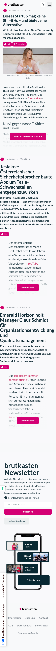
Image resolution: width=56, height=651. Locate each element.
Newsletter (41, 625)
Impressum (14, 617)
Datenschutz (24, 625)
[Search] (42, 4)
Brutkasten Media (28, 633)
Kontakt (43, 617)
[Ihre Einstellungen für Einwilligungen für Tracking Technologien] (2, 488)
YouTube (33, 263)
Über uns (30, 617)
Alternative (34, 98)
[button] (7, 44)
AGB (10, 625)
